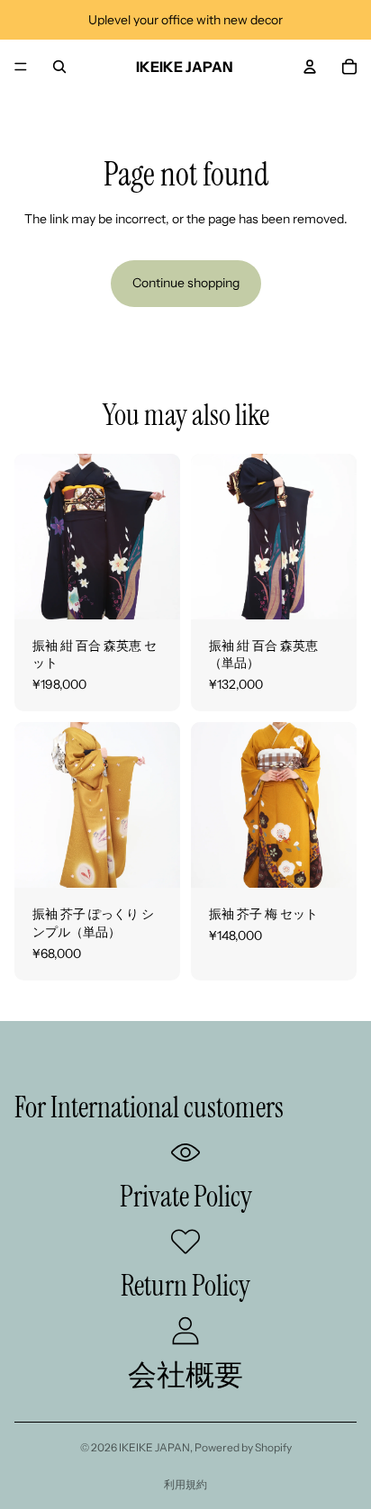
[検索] (59, 66)
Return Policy (185, 1286)
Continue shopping (186, 283)
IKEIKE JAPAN (154, 1447)
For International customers (149, 1107)
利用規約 (185, 1484)
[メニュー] (20, 66)
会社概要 (185, 1375)
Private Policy (186, 1196)
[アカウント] (310, 66)
